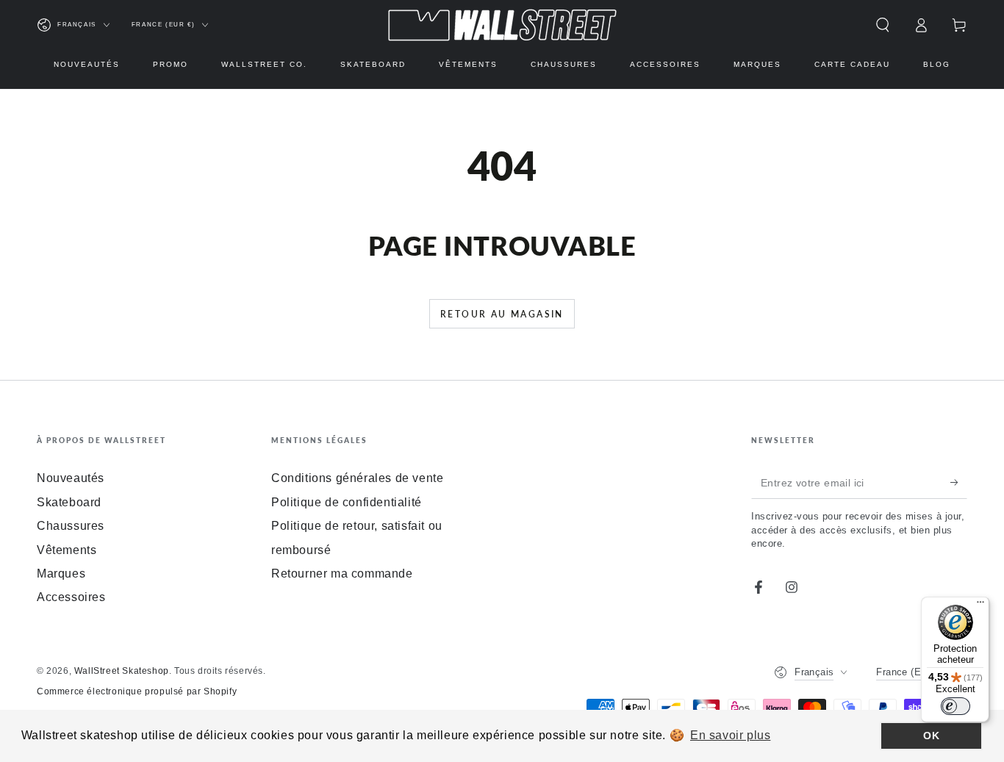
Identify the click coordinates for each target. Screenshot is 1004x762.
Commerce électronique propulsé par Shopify (137, 691)
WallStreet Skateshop (121, 671)
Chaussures (70, 526)
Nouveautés (70, 478)
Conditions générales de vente (357, 478)
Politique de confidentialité (346, 502)
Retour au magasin (502, 314)
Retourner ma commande (342, 573)
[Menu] (980, 605)
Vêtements (66, 550)
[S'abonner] (958, 482)
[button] (883, 25)
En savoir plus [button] (730, 735)
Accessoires (71, 597)
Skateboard (69, 502)
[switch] (955, 706)
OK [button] (931, 735)
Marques (61, 573)
